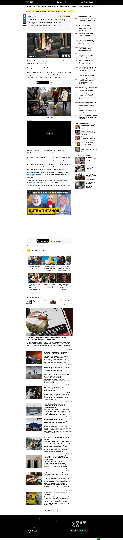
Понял (98, 538)
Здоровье (87, 6)
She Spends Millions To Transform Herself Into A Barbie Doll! (89, 149)
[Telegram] (82, 2)
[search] (96, 2)
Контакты (56, 527)
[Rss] (87, 2)
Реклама (44, 527)
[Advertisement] (49, 227)
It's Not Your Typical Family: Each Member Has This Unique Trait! (64, 268)
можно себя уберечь (35, 188)
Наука (93, 6)
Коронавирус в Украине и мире (56, 11)
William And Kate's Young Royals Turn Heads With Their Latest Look (88, 133)
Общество (74, 6)
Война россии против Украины (37, 11)
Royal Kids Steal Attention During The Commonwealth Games (88, 127)
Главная (28, 6)
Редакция (50, 527)
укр (27, 2)
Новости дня (71, 11)
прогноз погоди (37, 246)
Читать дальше (49, 510)
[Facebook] (24, 15)
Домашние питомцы (44, 6)
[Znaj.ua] (61, 2)
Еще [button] (98, 6)
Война (67, 6)
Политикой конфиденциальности (65, 538)
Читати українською (64, 16)
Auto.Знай (55, 6)
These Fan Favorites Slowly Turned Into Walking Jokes (49, 268)
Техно (80, 6)
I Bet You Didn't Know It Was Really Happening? (49, 285)
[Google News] (84, 522)
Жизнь (62, 6)
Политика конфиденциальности (33, 527)
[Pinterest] (92, 2)
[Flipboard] (90, 2)
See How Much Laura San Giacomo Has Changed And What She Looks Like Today (88, 138)
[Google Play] (83, 530)
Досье (34, 6)
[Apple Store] (74, 530)
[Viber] (84, 2)
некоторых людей (34, 175)
